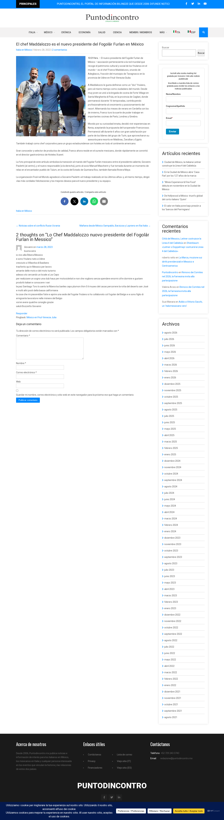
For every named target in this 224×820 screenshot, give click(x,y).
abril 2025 (169, 435)
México (48, 32)
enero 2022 (170, 685)
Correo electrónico (26, 372)
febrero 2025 (171, 448)
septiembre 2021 (173, 711)
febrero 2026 (171, 371)
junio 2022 (169, 653)
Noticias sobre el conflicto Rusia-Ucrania (38, 225)
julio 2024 (169, 493)
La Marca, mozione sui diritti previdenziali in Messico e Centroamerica (182, 261)
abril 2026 (169, 358)
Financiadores (95, 767)
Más (162, 32)
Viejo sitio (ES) (124, 767)
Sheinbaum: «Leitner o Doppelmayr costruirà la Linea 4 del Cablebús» (182, 247)
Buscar (165, 47)
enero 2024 (170, 531)
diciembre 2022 (172, 614)
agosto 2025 (170, 409)
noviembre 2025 (172, 390)
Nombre (21, 363)
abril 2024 (169, 512)
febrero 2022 (171, 678)
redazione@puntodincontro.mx (176, 758)
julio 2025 (169, 416)
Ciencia (117, 32)
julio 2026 (169, 339)
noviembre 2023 (172, 544)
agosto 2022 (170, 640)
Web (18, 381)
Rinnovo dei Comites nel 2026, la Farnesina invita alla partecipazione (182, 276)
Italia (32, 32)
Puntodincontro (170, 272)
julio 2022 (169, 646)
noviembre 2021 (172, 698)
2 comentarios (59, 49)
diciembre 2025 (172, 384)
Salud (101, 32)
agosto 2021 (170, 717)
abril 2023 (169, 589)
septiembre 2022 (173, 634)
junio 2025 (169, 422)
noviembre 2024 (172, 467)
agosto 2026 (170, 332)
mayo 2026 (170, 352)
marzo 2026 (170, 364)
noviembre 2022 (172, 621)
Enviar (172, 131)
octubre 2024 (171, 473)
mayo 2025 (170, 429)
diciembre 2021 (172, 691)
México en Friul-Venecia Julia (41, 317)
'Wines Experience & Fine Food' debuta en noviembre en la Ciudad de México (181, 186)
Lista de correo (124, 754)
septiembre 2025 (173, 403)
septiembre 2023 (173, 557)
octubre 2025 (171, 396)
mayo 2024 (170, 505)
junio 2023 (169, 576)
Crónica (66, 32)
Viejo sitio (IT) (124, 761)
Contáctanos (94, 754)
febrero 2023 (171, 602)
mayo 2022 (170, 659)
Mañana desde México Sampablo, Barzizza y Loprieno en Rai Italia (115, 225)
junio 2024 (169, 499)
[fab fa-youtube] (205, 3)
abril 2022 (169, 666)
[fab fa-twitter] (192, 3)
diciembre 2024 (172, 461)
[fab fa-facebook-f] (186, 3)
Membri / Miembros (140, 32)
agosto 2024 (170, 486)
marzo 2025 (170, 441)
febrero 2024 (171, 525)
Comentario (23, 335)
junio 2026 (169, 345)
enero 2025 (170, 454)
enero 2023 (170, 608)
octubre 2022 (171, 627)
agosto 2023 (170, 563)
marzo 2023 (170, 595)
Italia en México (24, 49)
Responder (21, 313)
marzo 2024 (170, 518)
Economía (85, 32)
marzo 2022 (170, 672)
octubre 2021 (171, 704)
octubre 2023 (171, 550)
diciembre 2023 (172, 537)
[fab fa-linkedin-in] (199, 3)
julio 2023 (169, 570)
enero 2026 (170, 377)
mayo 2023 (170, 582)
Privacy (91, 761)
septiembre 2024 (173, 480)
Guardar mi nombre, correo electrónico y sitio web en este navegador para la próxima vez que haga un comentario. (75, 394)
